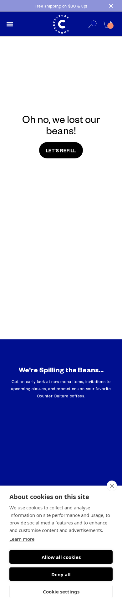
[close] (112, 486)
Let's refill (61, 150)
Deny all (61, 574)
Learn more (21, 539)
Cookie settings (61, 591)
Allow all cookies (61, 557)
